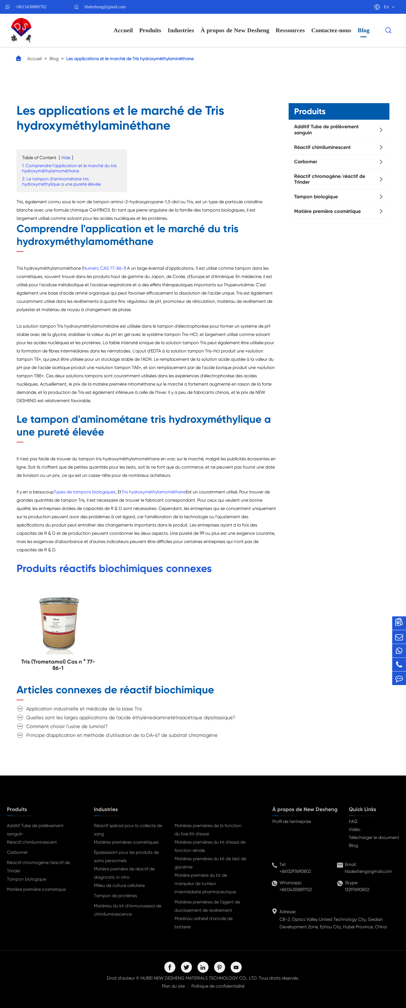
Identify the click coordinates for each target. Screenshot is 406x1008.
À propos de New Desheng (235, 30)
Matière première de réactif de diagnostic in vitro (124, 873)
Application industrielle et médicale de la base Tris (84, 709)
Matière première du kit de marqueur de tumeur (201, 879)
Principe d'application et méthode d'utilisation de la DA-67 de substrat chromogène (122, 735)
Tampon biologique (316, 197)
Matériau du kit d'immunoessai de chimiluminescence (127, 910)
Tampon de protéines (115, 895)
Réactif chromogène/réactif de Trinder (329, 179)
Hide (65, 157)
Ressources (290, 30)
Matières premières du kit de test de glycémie (210, 863)
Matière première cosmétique (327, 211)
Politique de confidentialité (217, 986)
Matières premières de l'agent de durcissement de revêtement (207, 906)
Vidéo (354, 829)
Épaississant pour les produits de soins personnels (126, 856)
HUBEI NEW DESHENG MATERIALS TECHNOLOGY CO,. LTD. (199, 978)
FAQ (353, 821)
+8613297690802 (295, 871)
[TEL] (399, 664)
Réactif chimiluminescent (322, 147)
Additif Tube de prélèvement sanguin (326, 130)
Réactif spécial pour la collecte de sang (128, 829)
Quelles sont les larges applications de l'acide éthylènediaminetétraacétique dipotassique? (130, 717)
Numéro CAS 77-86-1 (104, 268)
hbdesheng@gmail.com (105, 6)
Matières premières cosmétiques (126, 842)
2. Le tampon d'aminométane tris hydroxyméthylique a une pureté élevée (61, 181)
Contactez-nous (331, 30)
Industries (181, 30)
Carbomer (305, 162)
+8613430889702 (30, 6)
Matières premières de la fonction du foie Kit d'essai (208, 829)
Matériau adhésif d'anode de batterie (204, 922)
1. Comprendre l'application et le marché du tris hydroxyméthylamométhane (69, 168)
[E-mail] (399, 637)
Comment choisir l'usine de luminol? (67, 726)
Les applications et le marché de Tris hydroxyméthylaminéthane (130, 58)
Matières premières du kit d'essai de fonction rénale (210, 846)
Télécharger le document (374, 837)
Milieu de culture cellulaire (119, 885)
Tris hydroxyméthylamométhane (154, 491)
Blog (364, 30)
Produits (150, 30)
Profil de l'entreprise (291, 821)
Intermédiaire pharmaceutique (205, 891)
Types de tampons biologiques (84, 491)
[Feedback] (399, 678)
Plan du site (173, 986)
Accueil (123, 30)
